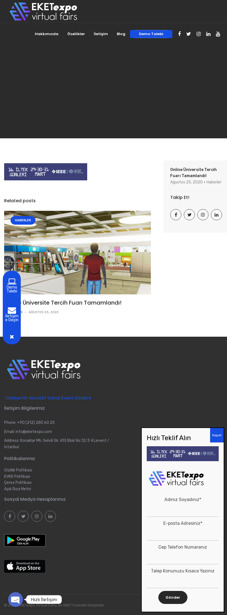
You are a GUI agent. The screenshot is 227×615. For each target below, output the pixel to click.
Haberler (23, 220)
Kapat (216, 435)
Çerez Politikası (18, 482)
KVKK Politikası (17, 476)
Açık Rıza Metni (17, 489)
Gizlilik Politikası (18, 470)
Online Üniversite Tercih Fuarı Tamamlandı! (63, 303)
